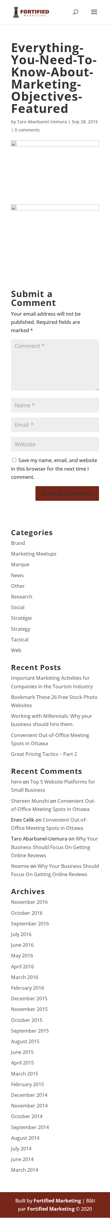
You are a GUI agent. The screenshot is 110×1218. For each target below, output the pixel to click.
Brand (18, 543)
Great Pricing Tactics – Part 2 (44, 754)
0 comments (27, 130)
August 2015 (25, 1041)
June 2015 (22, 1052)
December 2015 (29, 998)
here (16, 781)
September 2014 (30, 1127)
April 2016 (22, 966)
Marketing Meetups (34, 553)
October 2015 (26, 1020)
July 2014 (21, 1148)
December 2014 (29, 1095)
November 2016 (29, 902)
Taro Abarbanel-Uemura (42, 122)
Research (21, 596)
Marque (20, 564)
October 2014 (26, 1116)
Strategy (20, 629)
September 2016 (30, 923)
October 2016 (26, 913)
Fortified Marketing (57, 1200)
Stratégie (21, 618)
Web (16, 650)
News (17, 575)
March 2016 (24, 977)
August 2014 (25, 1138)
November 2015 (29, 1009)
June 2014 (22, 1159)
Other (18, 586)
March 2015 (24, 1073)
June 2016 (22, 945)
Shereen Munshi (30, 801)
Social (17, 607)
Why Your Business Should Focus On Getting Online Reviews (54, 846)
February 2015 (27, 1084)
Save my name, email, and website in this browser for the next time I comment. (54, 468)
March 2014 (24, 1170)
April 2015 (22, 1062)
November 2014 (29, 1105)
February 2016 (27, 988)
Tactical (19, 639)
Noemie (20, 866)
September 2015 (30, 1030)
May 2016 (22, 955)
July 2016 (21, 934)
